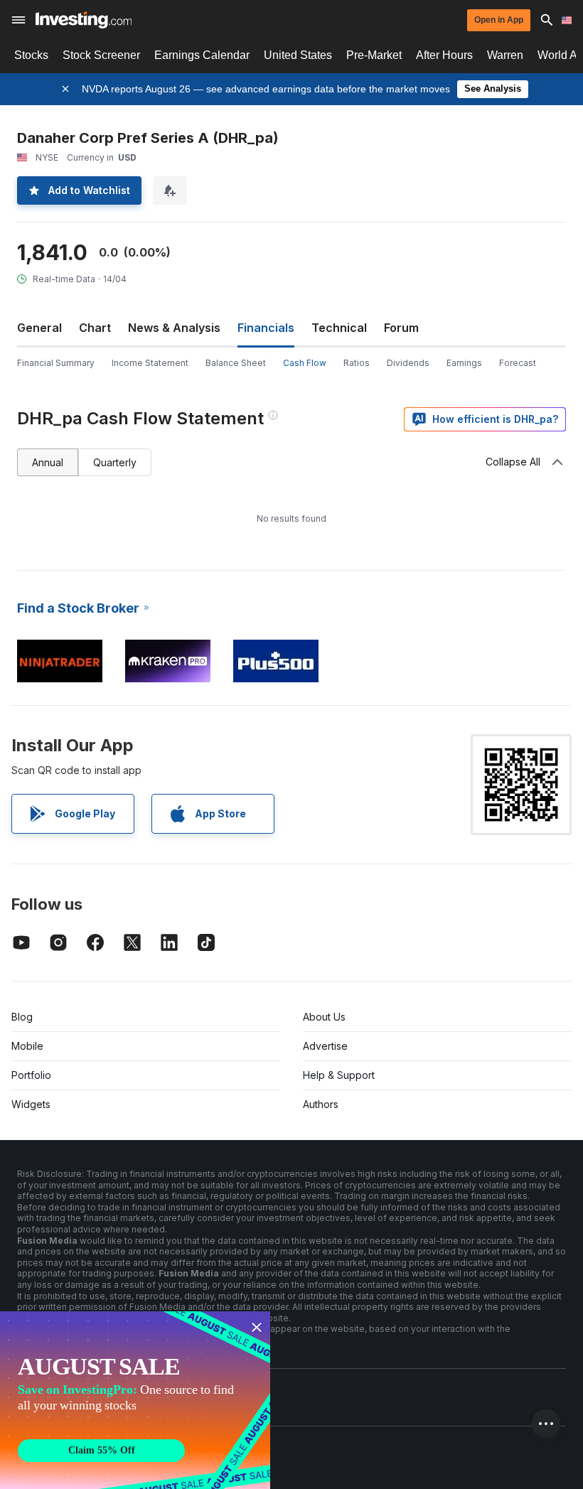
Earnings (464, 363)
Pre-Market (374, 55)
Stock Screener (101, 55)
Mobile (27, 1046)
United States (298, 55)
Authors (320, 1104)
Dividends (408, 363)
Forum (401, 328)
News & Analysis (174, 328)
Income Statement (150, 363)
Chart (95, 328)
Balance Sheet (235, 363)
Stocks (31, 55)
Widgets (30, 1104)
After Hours (444, 55)
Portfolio (31, 1075)
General (39, 328)
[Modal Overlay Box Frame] (135, 1400)
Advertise (325, 1046)
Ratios (356, 363)
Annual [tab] (47, 462)
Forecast (517, 363)
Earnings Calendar (202, 55)
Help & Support (339, 1075)
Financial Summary (56, 363)
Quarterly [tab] (115, 462)
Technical (339, 328)
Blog (22, 1017)
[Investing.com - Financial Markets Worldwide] (84, 19)
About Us (324, 1017)
